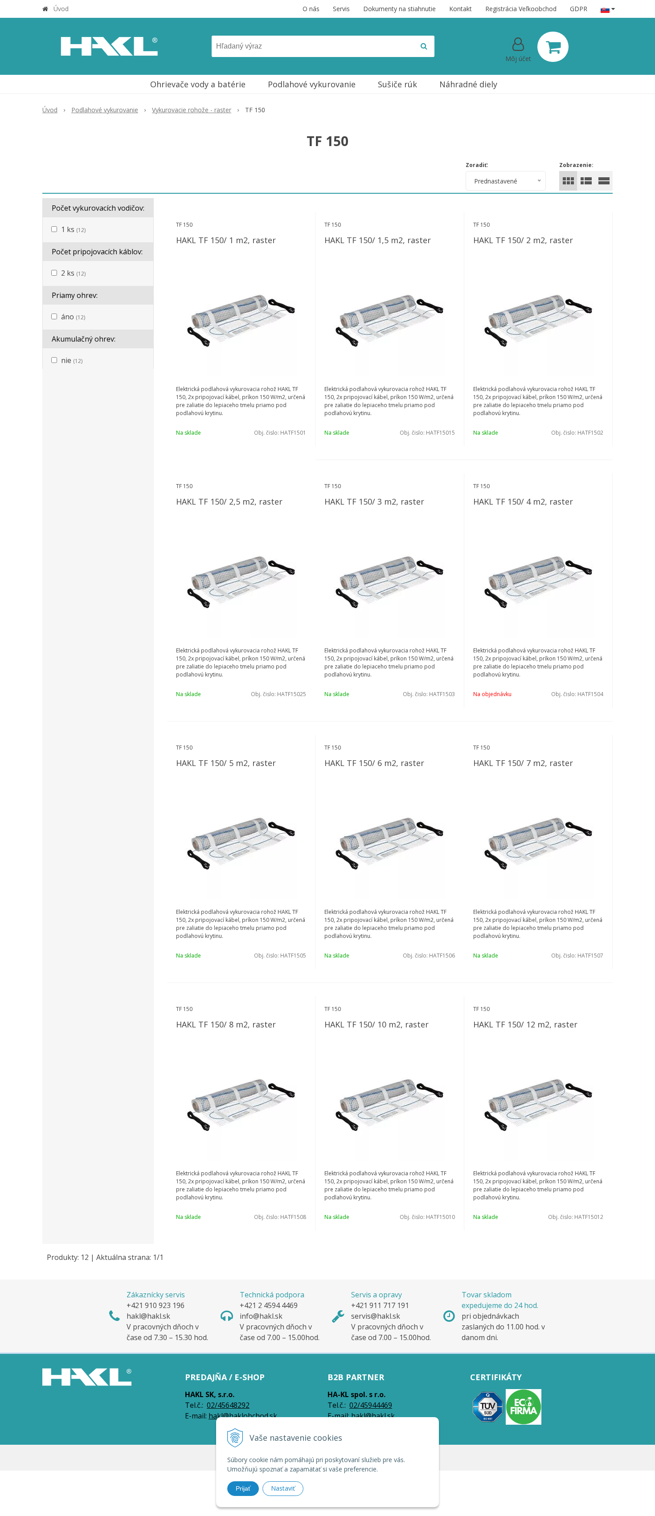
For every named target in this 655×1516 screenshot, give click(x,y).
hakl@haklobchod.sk (243, 1416)
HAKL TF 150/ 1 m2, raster (226, 240)
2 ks (73, 273)
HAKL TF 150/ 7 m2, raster (523, 763)
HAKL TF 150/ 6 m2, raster (374, 763)
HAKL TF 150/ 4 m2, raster (523, 501)
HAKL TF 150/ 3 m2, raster (374, 501)
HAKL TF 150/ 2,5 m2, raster (229, 501)
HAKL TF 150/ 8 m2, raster (226, 1024)
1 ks (73, 229)
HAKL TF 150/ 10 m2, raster (376, 1024)
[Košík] (553, 46)
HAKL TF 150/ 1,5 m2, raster (377, 240)
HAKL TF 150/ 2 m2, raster (523, 240)
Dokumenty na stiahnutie (399, 8)
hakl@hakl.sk (373, 1416)
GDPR (578, 8)
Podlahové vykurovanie (104, 110)
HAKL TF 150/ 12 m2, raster (525, 1024)
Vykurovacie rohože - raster (191, 110)
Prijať (243, 1488)
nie (71, 360)
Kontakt (460, 8)
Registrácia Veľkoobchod (521, 8)
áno (73, 317)
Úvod (61, 8)
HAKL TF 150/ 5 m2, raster (226, 763)
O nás (311, 8)
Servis (341, 8)
